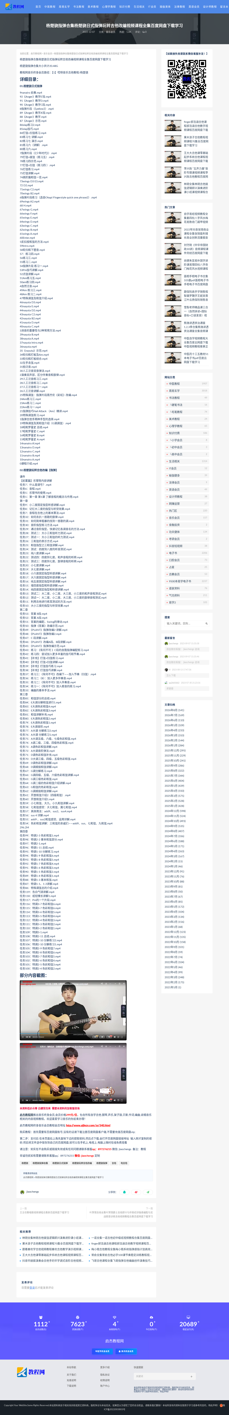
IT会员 (152, 7)
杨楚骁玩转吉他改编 (82, 1163)
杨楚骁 (25, 1163)
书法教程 (78, 7)
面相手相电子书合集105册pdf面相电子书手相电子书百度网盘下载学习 (196, 280)
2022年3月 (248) (174, 977)
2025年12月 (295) (175, 750)
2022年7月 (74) (174, 957)
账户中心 (105, 1386)
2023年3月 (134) (174, 917)
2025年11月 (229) (175, 755)
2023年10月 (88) (174, 881)
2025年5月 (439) (174, 786)
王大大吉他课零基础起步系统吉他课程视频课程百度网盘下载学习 (61, 1255)
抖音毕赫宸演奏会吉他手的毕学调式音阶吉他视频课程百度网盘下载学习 (65, 1260)
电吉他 (124, 1163)
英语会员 (194, 7)
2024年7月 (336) (174, 836)
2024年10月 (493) (175, 821)
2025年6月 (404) (174, 780)
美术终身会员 (127, 1351)
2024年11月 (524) (175, 816)
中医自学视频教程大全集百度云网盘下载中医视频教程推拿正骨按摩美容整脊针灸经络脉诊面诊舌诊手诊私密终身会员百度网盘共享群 (196, 342)
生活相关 (139, 7)
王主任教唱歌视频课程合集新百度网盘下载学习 (44, 1212)
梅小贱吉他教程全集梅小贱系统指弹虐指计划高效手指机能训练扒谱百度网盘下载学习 (142, 1249)
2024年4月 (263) (174, 851)
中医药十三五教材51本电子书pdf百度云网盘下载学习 (196, 358)
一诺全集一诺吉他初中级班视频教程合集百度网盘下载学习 (126, 1238)
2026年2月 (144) (174, 740)
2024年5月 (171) (174, 846)
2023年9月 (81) (174, 886)
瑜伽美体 (165, 7)
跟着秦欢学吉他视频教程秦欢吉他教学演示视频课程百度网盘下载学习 (63, 1249)
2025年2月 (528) (174, 801)
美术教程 (93, 7)
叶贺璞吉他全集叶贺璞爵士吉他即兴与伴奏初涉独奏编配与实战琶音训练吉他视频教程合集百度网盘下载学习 (121, 1214)
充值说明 (71, 1380)
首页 (38, 7)
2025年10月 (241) (175, 760)
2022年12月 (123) (175, 932)
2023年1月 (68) (174, 927)
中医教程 (49, 7)
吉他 (114, 1163)
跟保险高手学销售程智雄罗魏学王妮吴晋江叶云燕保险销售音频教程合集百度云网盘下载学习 (196, 296)
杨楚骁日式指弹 (60, 1163)
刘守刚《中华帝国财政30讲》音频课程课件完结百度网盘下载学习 (196, 249)
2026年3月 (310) (174, 735)
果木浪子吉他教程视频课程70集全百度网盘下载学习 (53, 1243)
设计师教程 (210, 7)
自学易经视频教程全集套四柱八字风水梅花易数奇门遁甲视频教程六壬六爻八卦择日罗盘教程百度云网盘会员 (196, 218)
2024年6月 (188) (174, 841)
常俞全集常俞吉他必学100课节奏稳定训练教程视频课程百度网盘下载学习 (135, 1255)
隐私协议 (105, 1375)
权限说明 (105, 1380)
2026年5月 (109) (174, 725)
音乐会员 (110, 32)
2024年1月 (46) (174, 866)
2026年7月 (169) (174, 715)
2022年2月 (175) (174, 982)
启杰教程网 (36, 54)
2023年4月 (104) (174, 912)
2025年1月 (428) (174, 806)
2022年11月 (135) (175, 937)
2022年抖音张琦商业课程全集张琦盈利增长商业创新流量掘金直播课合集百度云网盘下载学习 (196, 233)
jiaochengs (32, 1191)
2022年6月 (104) (174, 962)
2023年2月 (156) (174, 922)
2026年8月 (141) (174, 710)
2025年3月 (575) (174, 796)
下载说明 (71, 1386)
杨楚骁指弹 (101, 1163)
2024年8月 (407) (174, 831)
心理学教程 (109, 7)
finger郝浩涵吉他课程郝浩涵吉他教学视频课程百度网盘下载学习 (129, 1243)
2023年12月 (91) (174, 871)
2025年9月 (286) (174, 765)
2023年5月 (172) (174, 906)
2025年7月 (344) (174, 775)
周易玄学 (64, 7)
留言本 (224, 7)
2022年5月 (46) (174, 967)
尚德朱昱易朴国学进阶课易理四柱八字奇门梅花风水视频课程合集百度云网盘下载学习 (196, 264)
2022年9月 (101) (174, 947)
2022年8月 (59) (174, 952)
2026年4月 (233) (174, 730)
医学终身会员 (103, 1351)
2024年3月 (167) (174, 856)
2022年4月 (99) (174, 972)
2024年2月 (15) (174, 861)
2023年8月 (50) (174, 891)
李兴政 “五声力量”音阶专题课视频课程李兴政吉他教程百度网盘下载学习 (196, 172)
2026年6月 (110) (174, 720)
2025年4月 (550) (174, 791)
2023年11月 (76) (174, 876)
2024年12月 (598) (175, 811)
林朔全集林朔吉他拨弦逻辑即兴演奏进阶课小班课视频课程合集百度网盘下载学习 (70, 1238)
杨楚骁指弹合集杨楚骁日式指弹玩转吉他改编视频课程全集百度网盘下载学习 (69, 1177)
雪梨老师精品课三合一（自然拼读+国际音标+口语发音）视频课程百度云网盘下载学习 (196, 311)
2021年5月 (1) (173, 987)
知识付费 (124, 7)
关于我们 (71, 1375)
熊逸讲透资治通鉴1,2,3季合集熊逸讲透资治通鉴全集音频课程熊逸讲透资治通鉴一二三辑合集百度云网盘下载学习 (196, 327)
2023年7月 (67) (174, 896)
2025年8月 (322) (174, 770)
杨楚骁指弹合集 (40, 1163)
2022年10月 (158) (175, 942)
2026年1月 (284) (174, 745)
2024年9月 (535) (174, 826)
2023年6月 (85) (174, 901)
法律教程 (179, 7)
